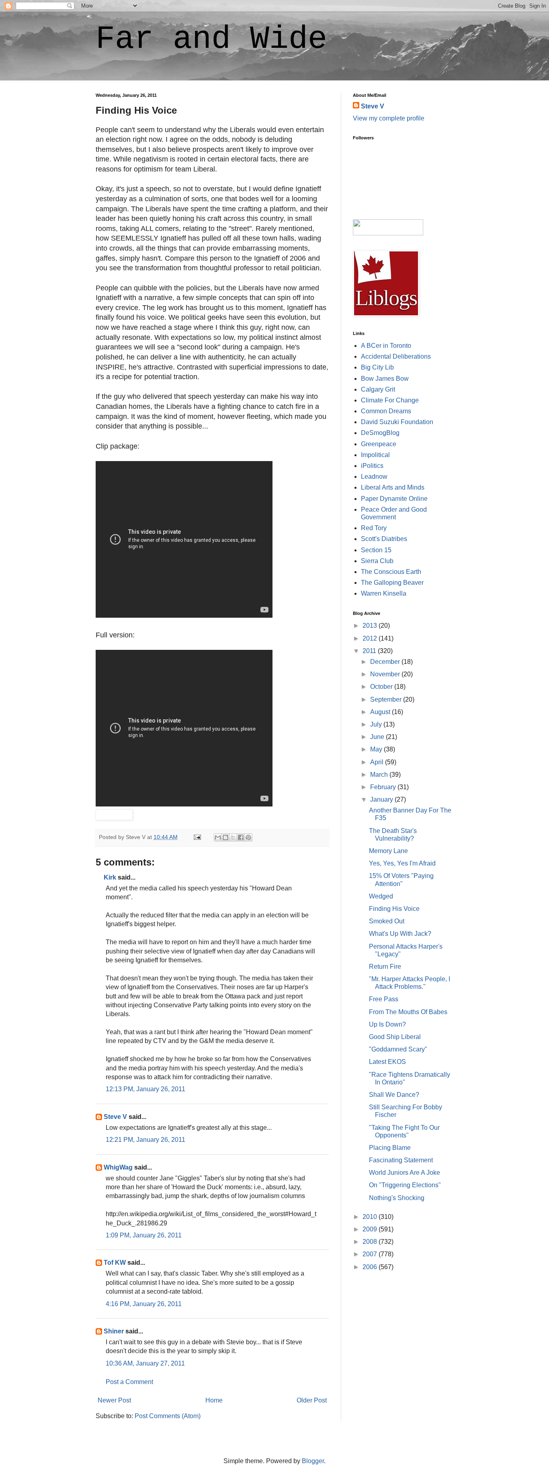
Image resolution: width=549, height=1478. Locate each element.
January (382, 799)
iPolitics (372, 465)
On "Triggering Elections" (405, 1185)
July (376, 724)
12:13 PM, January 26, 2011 (145, 1089)
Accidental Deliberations (396, 356)
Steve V (115, 1116)
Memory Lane (388, 850)
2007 (371, 1254)
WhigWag (118, 1167)
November (386, 674)
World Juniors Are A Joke (404, 1172)
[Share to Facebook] (241, 837)
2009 (371, 1229)
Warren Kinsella (383, 593)
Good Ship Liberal (395, 1036)
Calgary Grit (378, 389)
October (382, 686)
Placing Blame (390, 1147)
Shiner (114, 1331)
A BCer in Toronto (386, 345)
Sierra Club (377, 560)
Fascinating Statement (401, 1160)
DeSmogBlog (380, 432)
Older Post (312, 1400)
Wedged (381, 896)
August (381, 711)
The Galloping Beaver (392, 582)
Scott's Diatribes (384, 538)
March (379, 774)
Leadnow (374, 476)
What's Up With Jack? (400, 933)
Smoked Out (386, 921)
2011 (370, 650)
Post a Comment (129, 1381)
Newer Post (114, 1400)
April (377, 762)
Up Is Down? (387, 1024)
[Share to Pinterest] (248, 837)
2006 (371, 1267)
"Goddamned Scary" (398, 1049)
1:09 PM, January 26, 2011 (144, 1235)
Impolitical (375, 454)
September (386, 699)
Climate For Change (390, 400)
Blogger (313, 1461)
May (377, 749)
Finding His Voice (394, 908)
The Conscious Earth (391, 571)
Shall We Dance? (394, 1094)
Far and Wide (211, 39)
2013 (371, 625)
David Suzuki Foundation (397, 421)
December (386, 661)
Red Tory (374, 528)
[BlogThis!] (225, 837)
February (383, 787)
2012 (371, 638)
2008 (371, 1241)
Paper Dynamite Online (394, 498)
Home (214, 1400)
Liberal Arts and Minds (392, 487)
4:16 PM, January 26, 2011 (144, 1303)
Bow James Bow (385, 378)
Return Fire (385, 966)
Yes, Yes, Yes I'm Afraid (402, 863)
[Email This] (218, 837)
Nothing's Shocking (396, 1197)
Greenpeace (378, 444)
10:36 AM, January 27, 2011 (145, 1363)
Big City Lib (377, 367)
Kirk (110, 877)
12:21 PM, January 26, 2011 (145, 1139)
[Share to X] (233, 837)
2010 (371, 1216)
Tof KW (115, 1262)
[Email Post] (197, 837)
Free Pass (383, 999)
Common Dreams (386, 411)
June (378, 736)
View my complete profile (388, 118)
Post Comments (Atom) (168, 1416)
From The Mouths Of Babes (408, 1011)
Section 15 (376, 550)
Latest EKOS (387, 1061)
